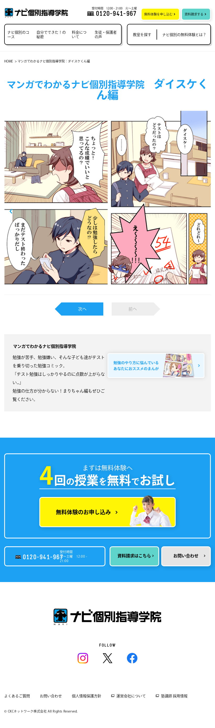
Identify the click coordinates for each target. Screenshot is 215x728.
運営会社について (131, 696)
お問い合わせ (185, 556)
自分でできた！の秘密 (51, 34)
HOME (8, 61)
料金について (79, 34)
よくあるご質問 (17, 696)
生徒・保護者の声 (106, 34)
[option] (107, 203)
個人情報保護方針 (86, 696)
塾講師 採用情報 (174, 696)
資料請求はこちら (134, 556)
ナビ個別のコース (18, 34)
